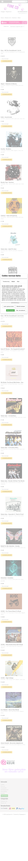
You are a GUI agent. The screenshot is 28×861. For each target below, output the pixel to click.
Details (13, 281)
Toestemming (6, 281)
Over (18, 281)
